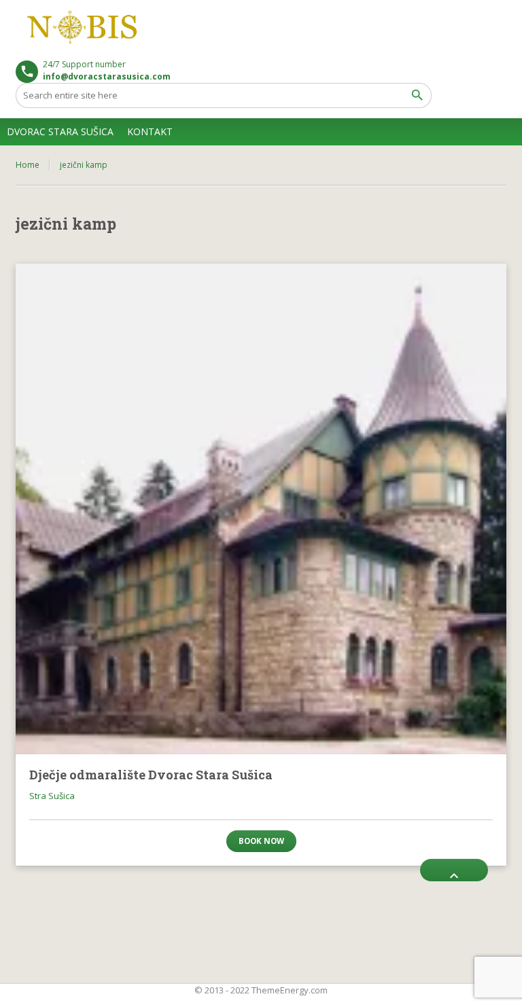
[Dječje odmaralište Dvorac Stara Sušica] (261, 509)
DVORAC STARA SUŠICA (60, 131)
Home (27, 165)
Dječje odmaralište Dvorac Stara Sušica (151, 774)
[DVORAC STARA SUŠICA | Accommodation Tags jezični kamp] (84, 27)
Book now (261, 841)
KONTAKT (150, 131)
